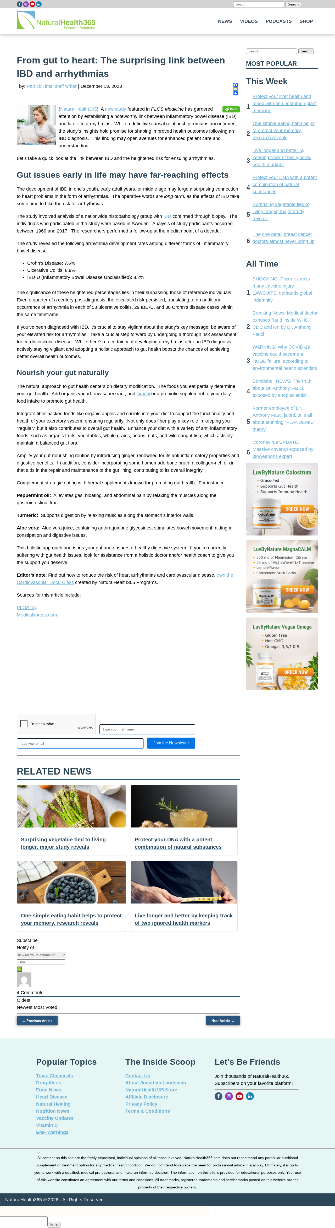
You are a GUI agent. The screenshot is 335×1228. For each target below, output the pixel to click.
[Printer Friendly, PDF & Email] (231, 109)
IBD (167, 216)
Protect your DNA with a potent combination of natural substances (285, 184)
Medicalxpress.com (37, 615)
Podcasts (279, 21)
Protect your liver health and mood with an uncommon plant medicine (285, 103)
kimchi (143, 393)
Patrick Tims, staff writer (52, 86)
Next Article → (222, 1021)
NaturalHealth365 (78, 109)
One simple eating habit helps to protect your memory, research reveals (284, 130)
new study (115, 109)
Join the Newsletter (171, 743)
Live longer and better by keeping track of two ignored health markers (282, 157)
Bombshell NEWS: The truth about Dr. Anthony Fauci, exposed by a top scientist (282, 388)
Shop (306, 21)
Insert (54, 1225)
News (225, 21)
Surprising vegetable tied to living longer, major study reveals (281, 211)
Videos (249, 21)
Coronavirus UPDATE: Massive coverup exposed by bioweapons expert (283, 449)
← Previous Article (37, 1021)
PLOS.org (27, 607)
